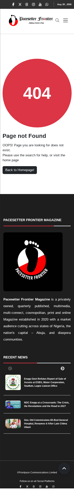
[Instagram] (33, 4)
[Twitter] (20, 4)
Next (62, 368)
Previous (9, 368)
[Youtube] (40, 4)
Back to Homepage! (19, 170)
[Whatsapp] (47, 4)
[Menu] (65, 20)
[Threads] (26, 4)
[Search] (57, 20)
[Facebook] (13, 4)
